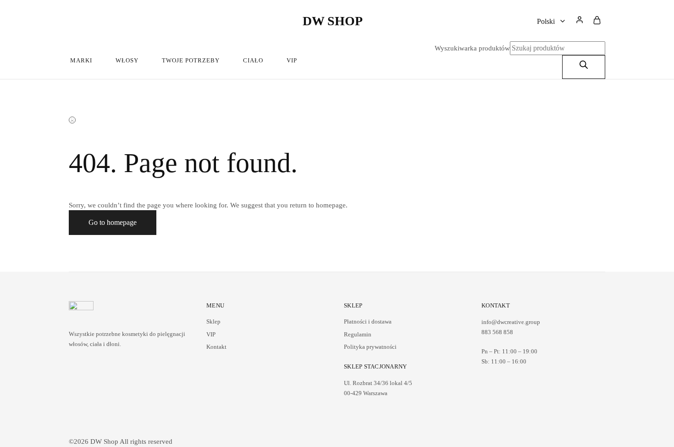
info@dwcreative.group (510, 321)
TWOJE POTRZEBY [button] (191, 60)
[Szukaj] (583, 67)
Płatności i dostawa (368, 321)
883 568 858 (497, 332)
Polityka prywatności (370, 346)
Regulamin (357, 334)
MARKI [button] (81, 60)
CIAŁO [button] (253, 60)
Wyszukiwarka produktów (472, 48)
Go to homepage (112, 222)
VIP (292, 60)
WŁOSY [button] (127, 60)
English (556, 68)
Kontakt (216, 346)
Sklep (213, 321)
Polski (554, 52)
